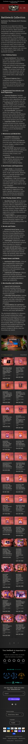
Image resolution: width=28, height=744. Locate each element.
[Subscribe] (23, 693)
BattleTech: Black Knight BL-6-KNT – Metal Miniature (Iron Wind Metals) (7, 529)
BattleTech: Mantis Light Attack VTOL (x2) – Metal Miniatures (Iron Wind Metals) (20, 465)
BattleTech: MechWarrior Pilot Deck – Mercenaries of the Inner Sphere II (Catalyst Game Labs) (20, 419)
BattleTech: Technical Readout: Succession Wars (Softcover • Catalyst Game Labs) (20, 603)
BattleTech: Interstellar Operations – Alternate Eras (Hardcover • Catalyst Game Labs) (19, 578)
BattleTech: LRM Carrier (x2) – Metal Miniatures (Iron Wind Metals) (20, 443)
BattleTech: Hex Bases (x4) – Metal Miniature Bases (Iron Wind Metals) (7, 486)
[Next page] (18, 643)
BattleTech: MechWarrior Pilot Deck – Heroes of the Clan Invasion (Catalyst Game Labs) (7, 418)
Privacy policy (10, 740)
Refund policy (22, 738)
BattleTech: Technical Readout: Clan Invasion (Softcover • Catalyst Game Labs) (7, 627)
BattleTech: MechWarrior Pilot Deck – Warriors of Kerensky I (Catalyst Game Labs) (20, 394)
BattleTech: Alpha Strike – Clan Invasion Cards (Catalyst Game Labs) (20, 370)
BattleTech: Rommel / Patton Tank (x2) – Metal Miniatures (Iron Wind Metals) (20, 530)
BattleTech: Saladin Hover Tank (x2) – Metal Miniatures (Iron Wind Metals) (7, 444)
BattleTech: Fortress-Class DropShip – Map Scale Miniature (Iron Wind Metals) (7, 551)
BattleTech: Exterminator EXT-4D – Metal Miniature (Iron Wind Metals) (7, 508)
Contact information (12, 738)
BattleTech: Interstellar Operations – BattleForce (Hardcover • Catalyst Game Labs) (19, 552)
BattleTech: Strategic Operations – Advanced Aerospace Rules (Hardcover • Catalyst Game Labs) (7, 578)
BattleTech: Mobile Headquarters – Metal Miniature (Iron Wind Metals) (7, 464)
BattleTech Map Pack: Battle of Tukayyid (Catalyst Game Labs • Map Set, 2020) (20, 627)
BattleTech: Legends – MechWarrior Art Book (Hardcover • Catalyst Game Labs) (7, 603)
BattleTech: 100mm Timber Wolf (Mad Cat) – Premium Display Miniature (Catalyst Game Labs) (7, 370)
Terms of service (19, 740)
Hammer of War (13, 736)
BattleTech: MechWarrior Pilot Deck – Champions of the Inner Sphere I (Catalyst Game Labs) (7, 394)
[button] (3, 8)
